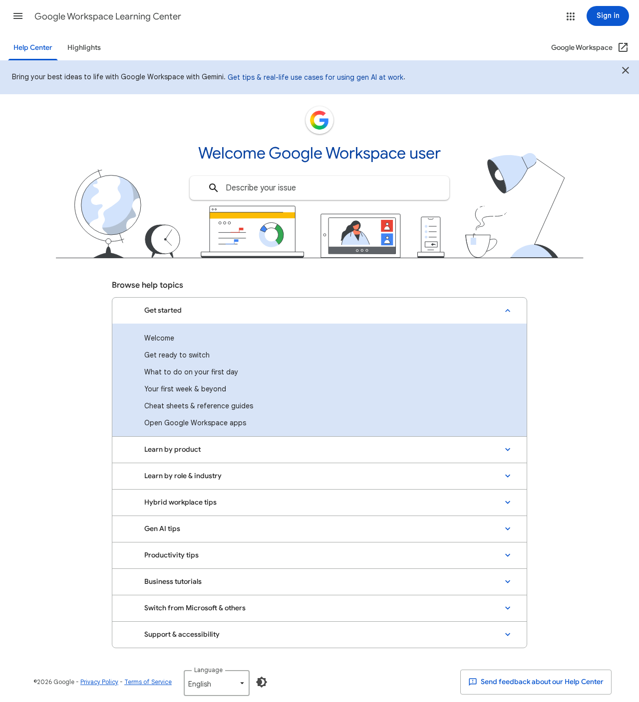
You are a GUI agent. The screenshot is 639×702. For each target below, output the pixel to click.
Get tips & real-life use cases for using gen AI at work (315, 77)
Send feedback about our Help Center (541, 682)
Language (208, 670)
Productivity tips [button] (171, 555)
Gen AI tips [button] (162, 529)
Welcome (159, 338)
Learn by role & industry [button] (183, 476)
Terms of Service (148, 682)
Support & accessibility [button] (182, 634)
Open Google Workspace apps (195, 422)
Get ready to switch (177, 355)
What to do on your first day (191, 371)
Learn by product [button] (172, 449)
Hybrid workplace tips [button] (180, 502)
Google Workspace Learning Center (107, 16)
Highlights (84, 47)
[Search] (214, 188)
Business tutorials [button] (173, 581)
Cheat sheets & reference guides (198, 405)
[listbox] (217, 683)
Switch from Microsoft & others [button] (195, 608)
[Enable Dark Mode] (262, 682)
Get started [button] (163, 310)
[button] (18, 16)
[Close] (626, 72)
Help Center (32, 47)
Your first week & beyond (185, 388)
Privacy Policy (99, 682)
